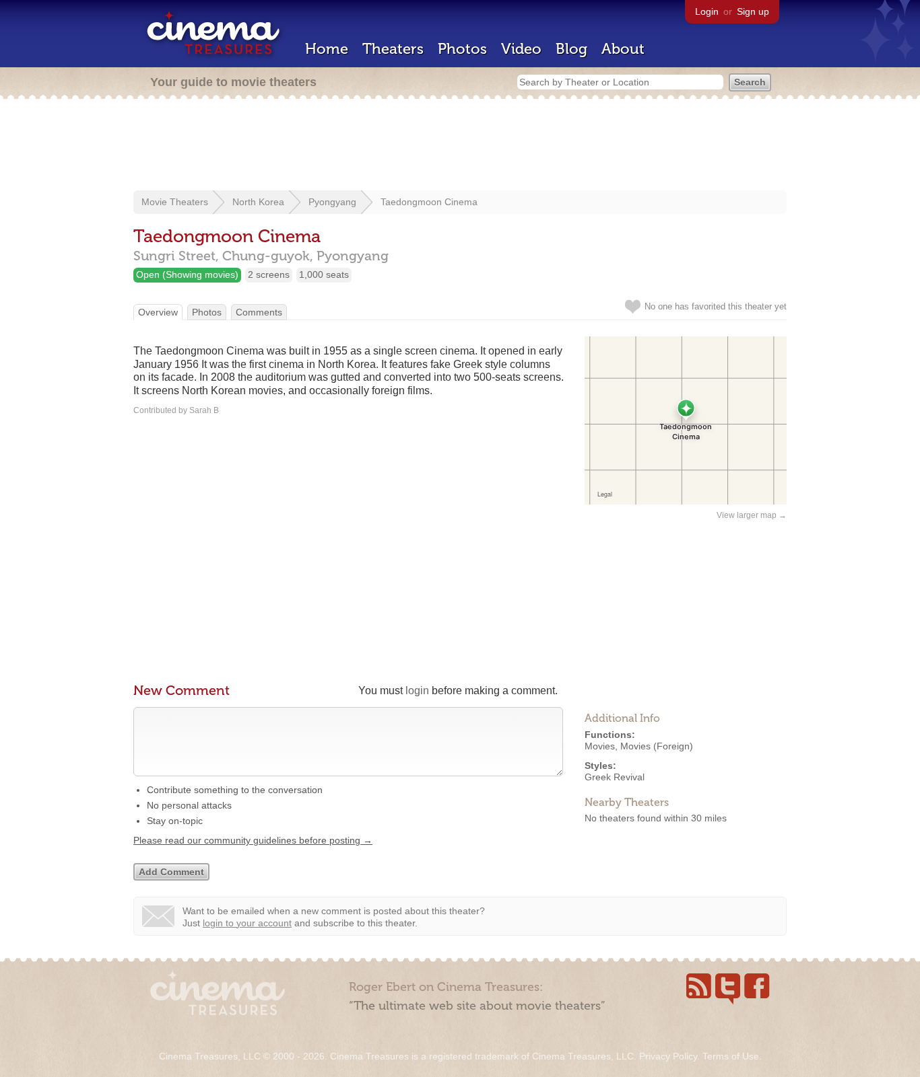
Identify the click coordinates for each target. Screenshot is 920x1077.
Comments (259, 312)
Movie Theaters (174, 201)
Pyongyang (332, 201)
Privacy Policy (668, 1056)
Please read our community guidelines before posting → (252, 840)
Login (707, 11)
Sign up (753, 11)
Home (326, 49)
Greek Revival (615, 777)
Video (521, 49)
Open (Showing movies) (187, 274)
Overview (158, 312)
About (623, 49)
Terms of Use (730, 1056)
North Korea (258, 201)
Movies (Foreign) (656, 746)
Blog (571, 49)
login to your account (247, 923)
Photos (462, 49)
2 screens (269, 274)
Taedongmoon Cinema (429, 201)
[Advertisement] (460, 146)
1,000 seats (324, 274)
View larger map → (752, 515)
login (417, 690)
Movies (600, 746)
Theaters (393, 49)
